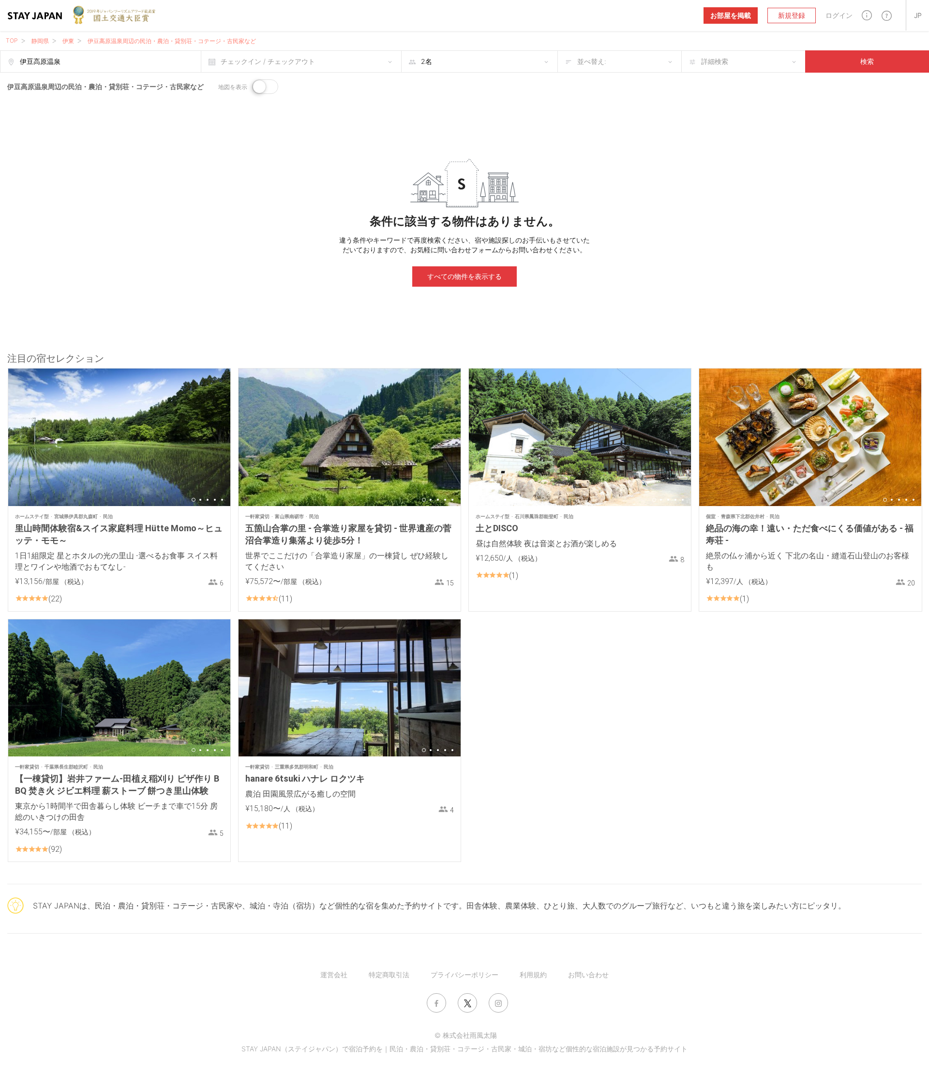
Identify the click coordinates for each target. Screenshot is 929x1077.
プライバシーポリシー (464, 974)
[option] (119, 437)
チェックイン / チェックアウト (268, 61)
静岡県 (40, 41)
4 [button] (215, 500)
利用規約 (533, 974)
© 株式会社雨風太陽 (466, 1035)
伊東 (68, 41)
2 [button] (200, 500)
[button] (867, 15)
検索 (867, 61)
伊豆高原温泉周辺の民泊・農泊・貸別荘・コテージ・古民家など (172, 41)
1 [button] (193, 500)
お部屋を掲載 (730, 15)
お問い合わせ (588, 974)
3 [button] (208, 500)
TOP (12, 40)
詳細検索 (714, 61)
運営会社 (333, 974)
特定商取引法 (389, 974)
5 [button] (222, 500)
